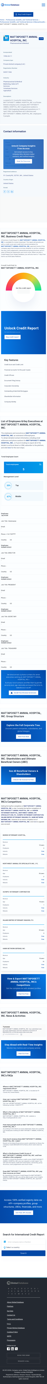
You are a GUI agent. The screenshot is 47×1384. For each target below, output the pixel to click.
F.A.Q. (9, 1324)
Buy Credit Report (24, 14)
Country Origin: (8, 179)
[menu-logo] (10, 4)
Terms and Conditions (15, 1319)
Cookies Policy (12, 1332)
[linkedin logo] (12, 191)
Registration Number (10, 68)
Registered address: (10, 171)
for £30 (23, 291)
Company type (8, 60)
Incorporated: (7, 52)
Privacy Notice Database (16, 1328)
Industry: (6, 78)
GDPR (9, 1336)
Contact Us (11, 1315)
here (9, 448)
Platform (10, 1306)
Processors (11, 1340)
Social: (5, 187)
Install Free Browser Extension (25, 693)
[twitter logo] (8, 191)
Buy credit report (12, 337)
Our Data (10, 1311)
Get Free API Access (23, 1213)
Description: (7, 96)
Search (23, 1253)
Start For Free (23, 994)
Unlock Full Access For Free (23, 780)
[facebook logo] (4, 191)
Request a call (23, 1361)
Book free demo (23, 1355)
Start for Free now (23, 161)
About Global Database (15, 1302)
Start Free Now (23, 736)
